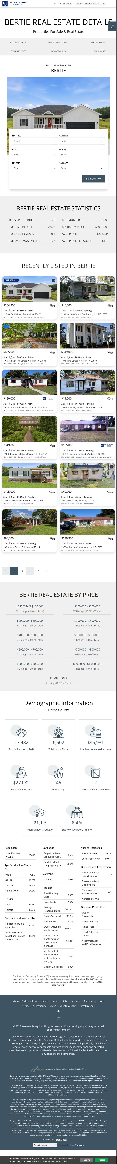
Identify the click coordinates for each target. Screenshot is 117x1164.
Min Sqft (16, 163)
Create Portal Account (95, 3)
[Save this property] (54, 280)
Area (102, 1001)
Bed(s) (15, 149)
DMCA (53, 1005)
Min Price (16, 135)
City (65, 1001)
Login (78, 3)
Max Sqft (63, 163)
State (45, 1001)
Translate (79, 1145)
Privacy (25, 1005)
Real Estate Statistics (58, 42)
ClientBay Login (68, 1005)
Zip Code (75, 1001)
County (55, 1001)
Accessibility (39, 1005)
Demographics (58, 51)
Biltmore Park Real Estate (25, 1001)
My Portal (67, 3)
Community (90, 1001)
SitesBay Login (87, 1005)
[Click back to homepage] (13, 3)
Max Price (63, 135)
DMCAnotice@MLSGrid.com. (58, 1095)
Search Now (93, 178)
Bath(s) (62, 149)
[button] (112, 26)
